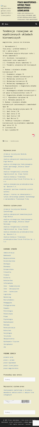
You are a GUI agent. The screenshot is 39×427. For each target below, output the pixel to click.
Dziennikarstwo (9, 261)
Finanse (6, 275)
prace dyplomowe (10, 362)
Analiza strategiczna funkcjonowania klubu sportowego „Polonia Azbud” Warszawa (18, 166)
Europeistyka (8, 269)
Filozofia (7, 272)
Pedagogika (8, 302)
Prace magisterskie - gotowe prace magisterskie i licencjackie (27, 6)
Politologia (8, 311)
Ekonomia (7, 266)
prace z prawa (9, 360)
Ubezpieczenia (9, 338)
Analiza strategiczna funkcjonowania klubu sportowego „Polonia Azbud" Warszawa (18, 222)
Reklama (6, 325)
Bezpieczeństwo (9, 258)
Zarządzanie (8, 344)
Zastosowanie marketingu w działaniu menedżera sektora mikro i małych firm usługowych (19, 392)
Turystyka (7, 336)
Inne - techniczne (12, 141)
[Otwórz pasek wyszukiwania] (36, 24)
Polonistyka (8, 314)
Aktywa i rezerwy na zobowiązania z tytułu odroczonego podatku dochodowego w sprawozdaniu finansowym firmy (19, 196)
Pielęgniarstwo (9, 305)
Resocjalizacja (9, 327)
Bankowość (7, 255)
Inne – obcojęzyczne (11, 288)
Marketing (7, 297)
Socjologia (8, 333)
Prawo (6, 316)
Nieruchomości (9, 300)
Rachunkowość (8, 322)
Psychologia (8, 319)
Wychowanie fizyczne (11, 341)
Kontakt (28, 424)
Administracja (9, 252)
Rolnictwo (7, 330)
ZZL (5, 347)
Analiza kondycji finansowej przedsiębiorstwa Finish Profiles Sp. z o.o (19, 179)
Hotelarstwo (8, 280)
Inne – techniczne (11, 291)
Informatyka (8, 283)
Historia (7, 277)
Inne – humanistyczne (12, 286)
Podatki (6, 308)
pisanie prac (8, 357)
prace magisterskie (11, 368)
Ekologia (7, 264)
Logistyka (7, 294)
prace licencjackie (11, 365)
